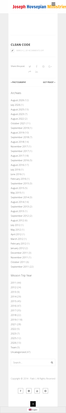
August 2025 (17, 109)
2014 (13, 296)
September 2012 (20, 215)
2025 (13, 338)
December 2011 (19, 252)
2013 (13, 291)
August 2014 (17, 201)
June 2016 (16, 174)
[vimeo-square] (45, 390)
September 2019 (20, 127)
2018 (13, 315)
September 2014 (20, 197)
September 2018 (20, 137)
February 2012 (18, 243)
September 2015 (20, 183)
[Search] (52, 362)
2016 (13, 305)
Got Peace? (48, 82)
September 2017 (20, 151)
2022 (13, 328)
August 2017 (17, 155)
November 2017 (19, 146)
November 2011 (19, 257)
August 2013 (17, 211)
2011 (13, 282)
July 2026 (15, 104)
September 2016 (20, 160)
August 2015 (17, 188)
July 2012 (15, 225)
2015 (13, 301)
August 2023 (17, 114)
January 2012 (18, 248)
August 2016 (17, 164)
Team (13, 347)
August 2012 (17, 220)
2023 (13, 333)
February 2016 (18, 178)
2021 (13, 324)
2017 (13, 310)
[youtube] (37, 390)
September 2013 (20, 206)
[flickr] (28, 390)
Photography (19, 82)
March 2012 (17, 238)
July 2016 (15, 169)
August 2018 (17, 141)
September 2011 (20, 266)
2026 (13, 342)
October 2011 (18, 262)
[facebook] (20, 390)
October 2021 (18, 123)
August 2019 (17, 132)
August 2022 (17, 118)
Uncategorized (18, 352)
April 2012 (16, 234)
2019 (13, 319)
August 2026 (17, 100)
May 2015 (16, 192)
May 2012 (16, 229)
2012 (13, 287)
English (34, 410)
